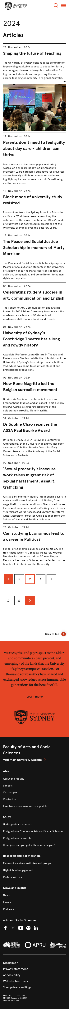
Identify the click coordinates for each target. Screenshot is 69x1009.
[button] (56, 6)
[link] (34, 760)
